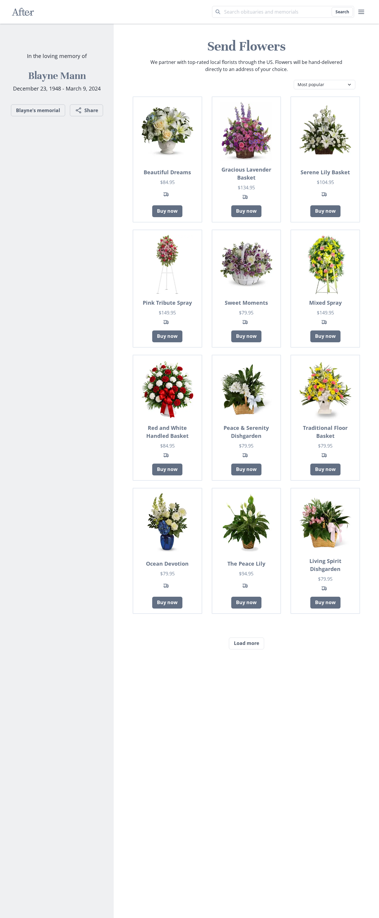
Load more (246, 643)
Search (342, 11)
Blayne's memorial (38, 110)
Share (91, 110)
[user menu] (361, 12)
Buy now (167, 211)
